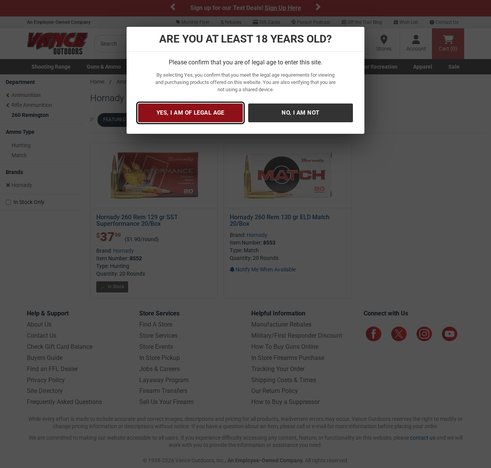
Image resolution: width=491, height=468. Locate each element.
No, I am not (300, 112)
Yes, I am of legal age (190, 112)
